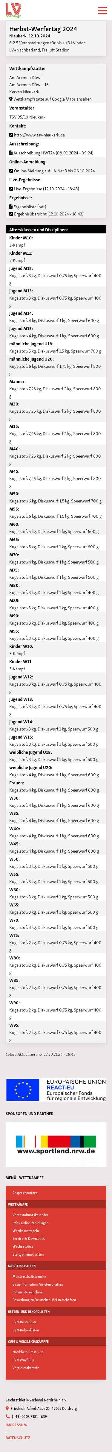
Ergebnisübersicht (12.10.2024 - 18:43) (48, 213)
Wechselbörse (23, 1246)
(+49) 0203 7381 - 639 (29, 1416)
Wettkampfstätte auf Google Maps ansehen (52, 98)
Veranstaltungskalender (30, 1214)
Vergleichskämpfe (26, 1367)
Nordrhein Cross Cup (28, 1351)
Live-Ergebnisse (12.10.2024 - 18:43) (46, 188)
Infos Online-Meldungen (30, 1222)
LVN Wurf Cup (23, 1360)
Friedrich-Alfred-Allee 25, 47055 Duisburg (43, 1408)
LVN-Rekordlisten (26, 1330)
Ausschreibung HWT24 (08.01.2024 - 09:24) (53, 152)
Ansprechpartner (25, 1192)
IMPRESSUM (16, 1424)
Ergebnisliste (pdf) (29, 206)
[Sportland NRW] (56, 1144)
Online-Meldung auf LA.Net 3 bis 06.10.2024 (54, 170)
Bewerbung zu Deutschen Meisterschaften (44, 1299)
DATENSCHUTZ (18, 1437)
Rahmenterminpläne (28, 1292)
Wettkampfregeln (26, 1230)
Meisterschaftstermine (29, 1276)
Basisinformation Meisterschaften (38, 1284)
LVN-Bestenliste (25, 1322)
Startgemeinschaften (28, 1254)
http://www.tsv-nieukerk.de (39, 134)
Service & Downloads (29, 1238)
